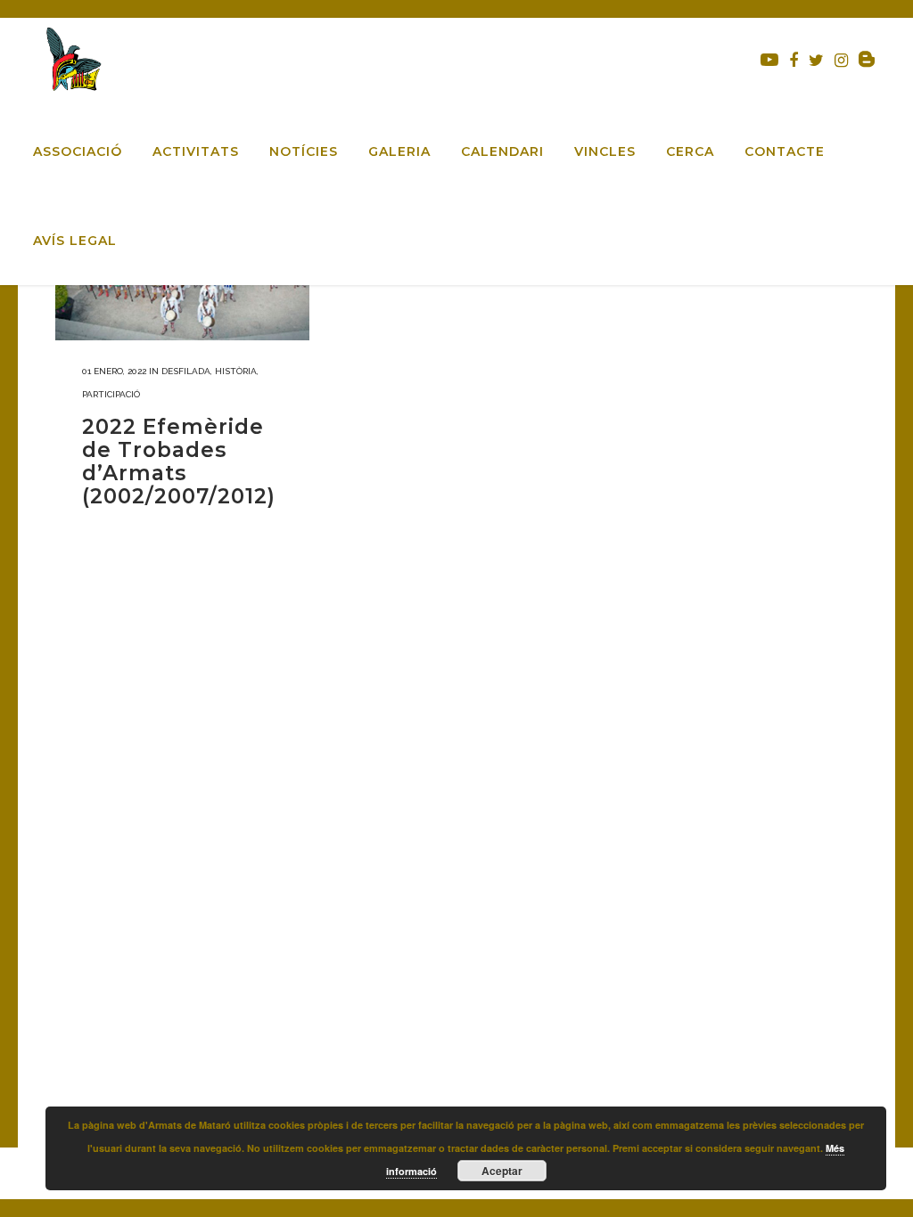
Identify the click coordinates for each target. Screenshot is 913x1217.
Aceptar (501, 1171)
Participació (111, 394)
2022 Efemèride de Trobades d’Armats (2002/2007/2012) (179, 461)
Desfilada (185, 371)
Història (236, 371)
